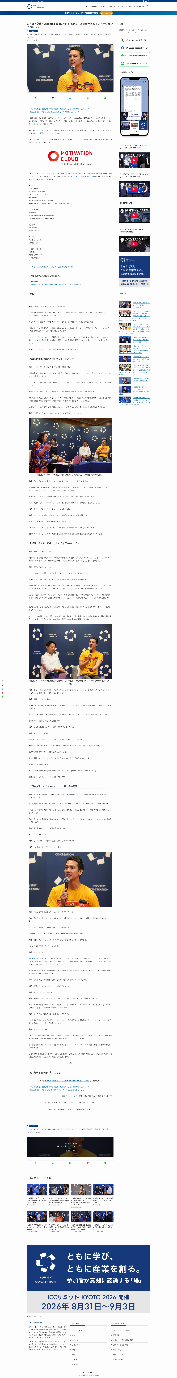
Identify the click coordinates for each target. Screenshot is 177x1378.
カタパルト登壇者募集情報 (123, 1340)
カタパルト (76, 1345)
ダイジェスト (77, 1330)
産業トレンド (77, 1354)
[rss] (148, 1)
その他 (74, 1364)
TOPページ (74, 1102)
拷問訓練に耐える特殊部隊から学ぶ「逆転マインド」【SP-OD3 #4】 (141, 305)
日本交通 (100, 34)
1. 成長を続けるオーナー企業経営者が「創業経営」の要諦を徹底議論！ (55, 284)
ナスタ (64, 34)
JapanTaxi (57, 34)
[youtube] (146, 1)
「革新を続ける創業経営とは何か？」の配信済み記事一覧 (51, 267)
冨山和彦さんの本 (35, 958)
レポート (75, 1335)
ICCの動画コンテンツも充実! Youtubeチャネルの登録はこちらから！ (55, 112)
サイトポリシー (119, 1349)
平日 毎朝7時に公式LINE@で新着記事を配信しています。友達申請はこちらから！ (60, 109)
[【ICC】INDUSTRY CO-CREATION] (35, 6)
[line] (143, 1)
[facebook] (138, 1)
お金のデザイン (36, 337)
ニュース (75, 1340)
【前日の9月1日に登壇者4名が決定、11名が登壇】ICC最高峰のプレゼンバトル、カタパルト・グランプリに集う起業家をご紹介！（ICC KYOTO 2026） (134, 315)
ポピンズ (78, 34)
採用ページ (44, 133)
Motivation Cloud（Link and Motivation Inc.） (55, 203)
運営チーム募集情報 (120, 1345)
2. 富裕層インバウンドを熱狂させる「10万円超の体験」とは (141, 359)
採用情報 (116, 1335)
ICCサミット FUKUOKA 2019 (82, 176)
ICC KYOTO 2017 (34, 34)
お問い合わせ (118, 1359)
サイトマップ (118, 1354)
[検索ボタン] (147, 6)
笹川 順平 (107, 34)
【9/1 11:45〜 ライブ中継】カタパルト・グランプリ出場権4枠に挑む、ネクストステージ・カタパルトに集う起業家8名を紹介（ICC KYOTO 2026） (134, 329)
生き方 (74, 1359)
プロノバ (71, 34)
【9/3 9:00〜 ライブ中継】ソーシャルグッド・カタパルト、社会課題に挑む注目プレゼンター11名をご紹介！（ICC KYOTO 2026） (134, 369)
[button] (35, 98)
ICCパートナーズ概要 (121, 1330)
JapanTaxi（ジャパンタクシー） (74, 745)
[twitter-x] (140, 1)
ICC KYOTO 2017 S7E (47, 34)
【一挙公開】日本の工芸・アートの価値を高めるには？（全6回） (141, 339)
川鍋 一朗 (93, 34)
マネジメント (33, 31)
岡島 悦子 (85, 34)
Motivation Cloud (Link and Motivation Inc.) (96, 139)
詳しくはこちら (106, 13)
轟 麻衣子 (30, 37)
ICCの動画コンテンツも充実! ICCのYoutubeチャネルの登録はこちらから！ (58, 1090)
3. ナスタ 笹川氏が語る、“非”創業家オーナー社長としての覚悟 (66, 1080)
